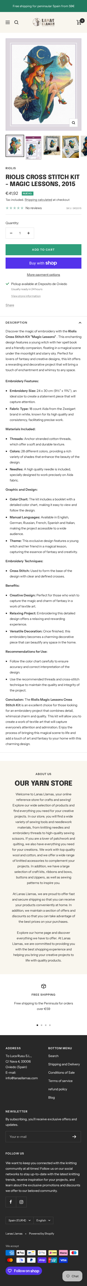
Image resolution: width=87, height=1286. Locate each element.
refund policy (57, 1089)
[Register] (74, 1136)
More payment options (43, 275)
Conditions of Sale (61, 1072)
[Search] (16, 22)
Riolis (11, 168)
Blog (51, 1097)
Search (53, 1056)
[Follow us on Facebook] (11, 1202)
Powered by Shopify (41, 1233)
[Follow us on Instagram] (21, 1202)
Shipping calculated (38, 199)
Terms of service (60, 1081)
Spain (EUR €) (17, 1220)
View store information (26, 296)
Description (16, 322)
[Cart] (79, 22)
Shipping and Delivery (64, 1064)
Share (10, 305)
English (41, 1220)
